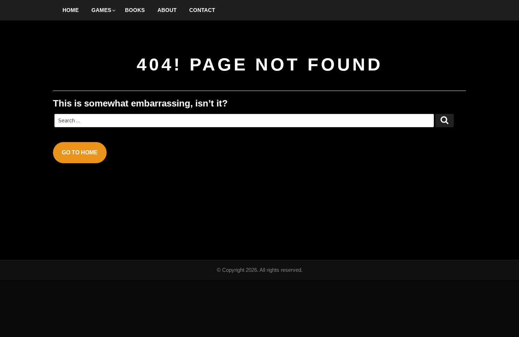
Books (135, 10)
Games (101, 10)
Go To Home (80, 152)
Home (70, 10)
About (167, 10)
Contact (202, 10)
